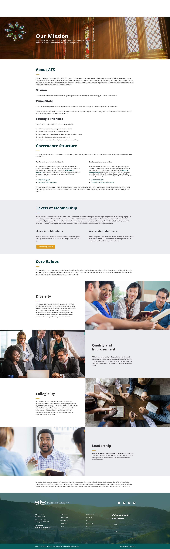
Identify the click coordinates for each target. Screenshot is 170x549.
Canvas (88, 520)
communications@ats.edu (43, 527)
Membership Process (46, 247)
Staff (87, 526)
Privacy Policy (90, 523)
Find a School (90, 514)
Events (62, 526)
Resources (63, 523)
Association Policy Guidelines (47, 182)
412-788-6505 (39, 525)
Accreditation (64, 520)
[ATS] (52, 502)
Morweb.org (131, 546)
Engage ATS (89, 517)
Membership (64, 517)
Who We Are (64, 514)
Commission (97, 180)
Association (44, 180)
